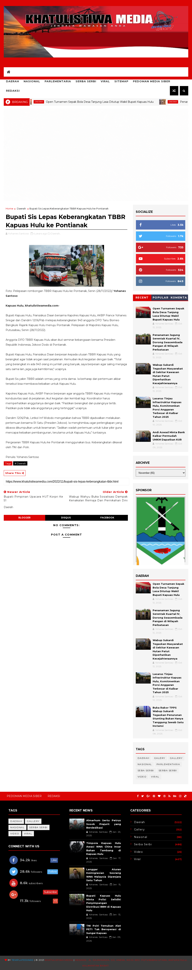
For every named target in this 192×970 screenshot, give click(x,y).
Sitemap (121, 81)
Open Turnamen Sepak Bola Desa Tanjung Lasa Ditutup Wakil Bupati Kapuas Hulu (79, 101)
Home (9, 208)
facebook (107, 517)
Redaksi (13, 90)
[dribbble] (164, 796)
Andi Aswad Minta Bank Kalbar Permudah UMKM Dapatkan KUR (169, 436)
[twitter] (142, 796)
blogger (24, 517)
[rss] (169, 796)
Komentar (179, 298)
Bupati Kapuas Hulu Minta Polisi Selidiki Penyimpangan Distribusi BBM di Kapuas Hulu (103, 903)
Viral (105, 81)
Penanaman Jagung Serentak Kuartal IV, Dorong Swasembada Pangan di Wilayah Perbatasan (167, 342)
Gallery (176, 758)
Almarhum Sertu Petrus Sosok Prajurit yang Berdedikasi (103, 824)
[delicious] (185, 796)
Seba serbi (146, 770)
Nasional (32, 81)
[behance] (174, 796)
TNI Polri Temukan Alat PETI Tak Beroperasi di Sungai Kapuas (103, 929)
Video (142, 776)
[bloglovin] (159, 796)
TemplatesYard (23, 960)
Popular (161, 297)
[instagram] (180, 796)
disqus (66, 517)
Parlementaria (58, 81)
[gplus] (148, 796)
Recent (142, 297)
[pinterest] (154, 796)
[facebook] (138, 796)
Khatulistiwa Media (59, 960)
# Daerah (20, 463)
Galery (159, 758)
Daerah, (55, 233)
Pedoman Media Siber (151, 81)
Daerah (12, 81)
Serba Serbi (86, 81)
